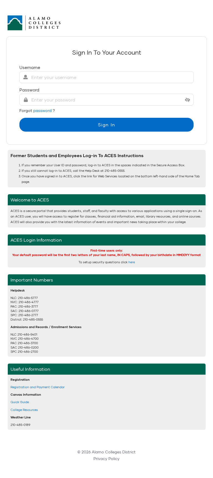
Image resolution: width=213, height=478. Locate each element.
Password (29, 89)
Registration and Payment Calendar (38, 387)
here (131, 262)
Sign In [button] (106, 124)
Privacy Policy (106, 458)
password (43, 110)
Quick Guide (20, 402)
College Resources (24, 409)
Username (29, 67)
